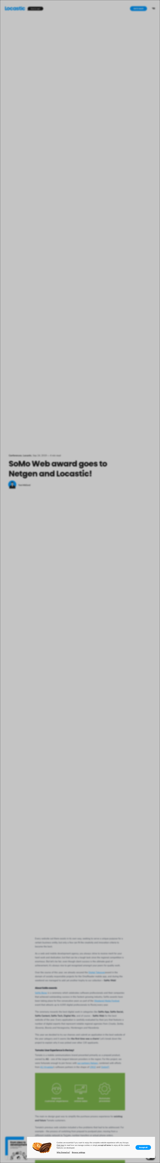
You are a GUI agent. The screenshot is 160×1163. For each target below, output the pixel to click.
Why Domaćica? (63, 1152)
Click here (60, 1145)
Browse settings (78, 1152)
